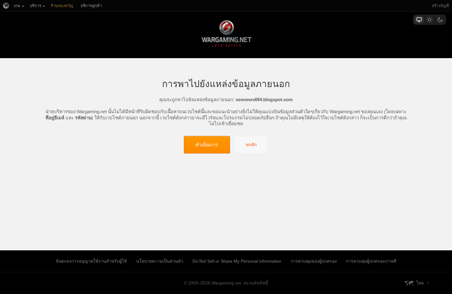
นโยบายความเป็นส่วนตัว (159, 261)
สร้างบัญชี (440, 5)
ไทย (420, 282)
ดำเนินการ (207, 144)
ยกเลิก (251, 144)
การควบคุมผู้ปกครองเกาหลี (371, 261)
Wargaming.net (226, 34)
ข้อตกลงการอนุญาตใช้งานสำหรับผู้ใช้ (91, 261)
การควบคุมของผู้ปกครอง (314, 261)
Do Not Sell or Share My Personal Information (236, 261)
